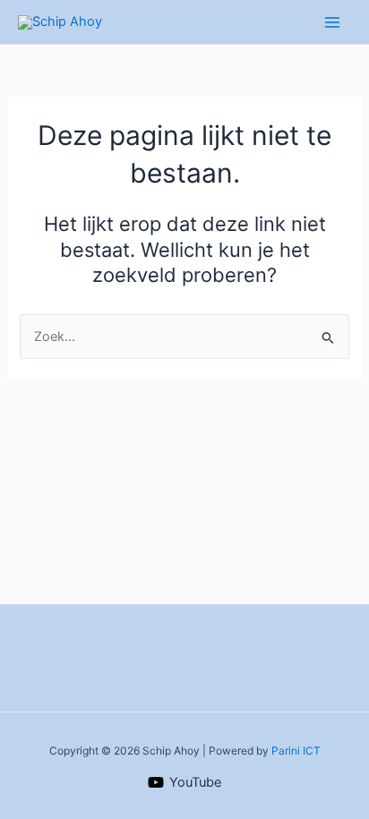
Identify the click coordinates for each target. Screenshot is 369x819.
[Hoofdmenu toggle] (332, 22)
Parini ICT (296, 750)
